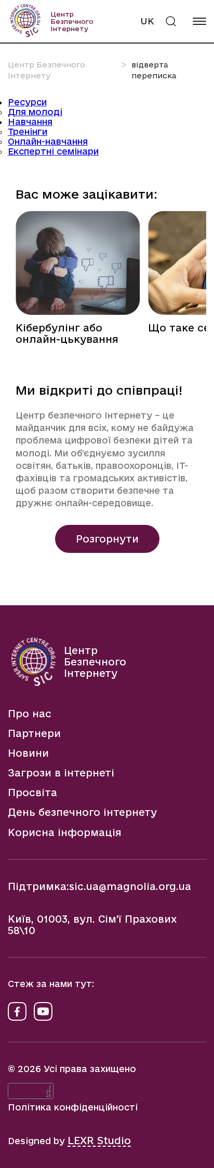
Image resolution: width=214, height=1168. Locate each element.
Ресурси (27, 102)
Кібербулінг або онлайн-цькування (67, 333)
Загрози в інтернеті (61, 772)
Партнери (34, 733)
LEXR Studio (99, 1140)
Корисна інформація (65, 832)
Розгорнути (107, 539)
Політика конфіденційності (73, 1107)
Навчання (30, 122)
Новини (28, 753)
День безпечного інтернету (82, 812)
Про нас (29, 713)
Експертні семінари (53, 151)
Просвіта (32, 792)
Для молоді (35, 112)
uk (147, 21)
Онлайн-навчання (48, 141)
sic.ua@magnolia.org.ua (130, 886)
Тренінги (27, 131)
